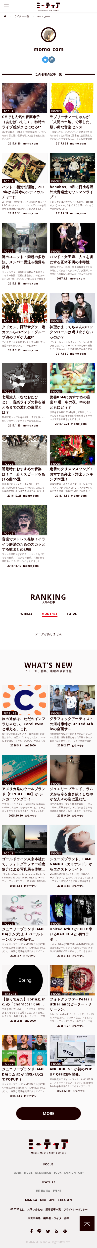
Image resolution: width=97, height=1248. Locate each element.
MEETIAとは (17, 1209)
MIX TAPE (47, 1200)
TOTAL (72, 614)
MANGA (31, 1200)
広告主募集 (34, 1218)
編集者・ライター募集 (56, 1218)
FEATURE (48, 1182)
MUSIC (17, 1172)
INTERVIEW (43, 1190)
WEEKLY (26, 614)
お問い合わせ (35, 1209)
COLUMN (65, 1200)
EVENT (57, 1190)
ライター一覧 (21, 16)
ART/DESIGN (43, 1172)
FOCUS (48, 1164)
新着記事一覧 (53, 1209)
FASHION (70, 1172)
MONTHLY (49, 614)
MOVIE (28, 1172)
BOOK (57, 1172)
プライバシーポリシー (76, 1209)
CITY (81, 1172)
